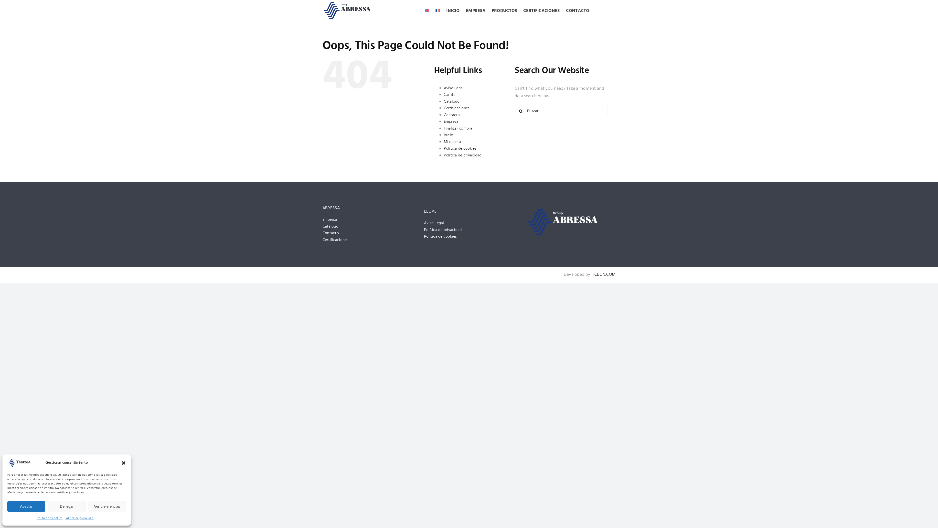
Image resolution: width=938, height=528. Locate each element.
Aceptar (26, 506)
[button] (123, 463)
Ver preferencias (107, 506)
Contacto (452, 115)
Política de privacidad (79, 518)
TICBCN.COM (603, 274)
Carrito (450, 95)
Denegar (67, 506)
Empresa (451, 122)
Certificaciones (457, 108)
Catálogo (452, 102)
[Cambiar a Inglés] (427, 11)
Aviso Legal (454, 88)
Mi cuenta (452, 142)
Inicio (448, 135)
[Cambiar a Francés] (437, 11)
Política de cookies (49, 518)
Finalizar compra (458, 128)
